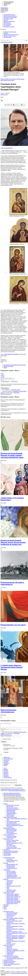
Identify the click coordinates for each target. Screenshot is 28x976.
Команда (6, 773)
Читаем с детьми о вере (9, 35)
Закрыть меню (4, 9)
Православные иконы (9, 828)
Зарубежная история (12, 868)
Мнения (6, 906)
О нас (5, 768)
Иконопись (9, 883)
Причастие (9, 947)
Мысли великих (11, 891)
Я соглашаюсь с (11, 389)
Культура (6, 879)
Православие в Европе (12, 899)
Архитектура (10, 880)
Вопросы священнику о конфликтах (16, 935)
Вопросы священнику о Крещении (15, 937)
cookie (17, 795)
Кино (8, 887)
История (6, 863)
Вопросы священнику (9, 21)
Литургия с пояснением (13, 957)
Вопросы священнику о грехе (14, 931)
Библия (5, 803)
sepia (6, 94)
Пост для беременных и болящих (15, 918)
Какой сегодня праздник (10, 31)
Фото (5, 907)
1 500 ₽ (2, 375)
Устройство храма (11, 837)
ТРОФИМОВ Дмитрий (10, 354)
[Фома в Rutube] (6, 764)
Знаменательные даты (12, 864)
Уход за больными (11, 872)
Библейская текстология (13, 809)
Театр (8, 888)
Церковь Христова (8, 960)
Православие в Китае (12, 903)
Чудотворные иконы (12, 833)
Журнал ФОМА (5, 79)
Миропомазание (11, 951)
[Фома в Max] (5, 765)
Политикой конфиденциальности (10, 393)
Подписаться (18, 785)
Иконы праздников (11, 830)
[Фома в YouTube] (6, 762)
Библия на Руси (11, 814)
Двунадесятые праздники (13, 821)
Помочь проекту (4, 388)
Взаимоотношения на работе (14, 877)
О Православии (11, 861)
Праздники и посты (9, 911)
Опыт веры (9, 859)
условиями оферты (15, 389)
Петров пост (10, 916)
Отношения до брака (12, 875)
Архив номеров (8, 777)
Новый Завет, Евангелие (13, 805)
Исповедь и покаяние (12, 949)
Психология (7, 869)
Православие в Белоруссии (13, 896)
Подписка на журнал (9, 26)
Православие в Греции (12, 898)
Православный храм (9, 834)
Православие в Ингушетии (13, 900)
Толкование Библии (12, 813)
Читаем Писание (11, 811)
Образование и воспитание (10, 852)
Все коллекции (7, 37)
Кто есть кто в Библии (12, 807)
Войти (10, 42)
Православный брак (12, 876)
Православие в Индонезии (13, 902)
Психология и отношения (10, 17)
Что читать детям (11, 845)
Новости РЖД (7, 855)
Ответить (6, 752)
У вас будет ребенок (12, 847)
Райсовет (6, 33)
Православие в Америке (13, 894)
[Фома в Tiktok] (6, 761)
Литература (9, 881)
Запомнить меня (6, 739)
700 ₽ (2, 373)
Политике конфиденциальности (19, 973)
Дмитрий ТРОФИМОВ (7, 148)
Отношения (7, 849)
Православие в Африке (12, 895)
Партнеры (6, 776)
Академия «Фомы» (8, 18)
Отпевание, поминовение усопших (16, 950)
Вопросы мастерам (8, 366)
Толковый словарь (11, 890)
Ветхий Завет (10, 806)
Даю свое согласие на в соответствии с (14, 393)
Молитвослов (7, 22)
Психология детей (11, 841)
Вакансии (6, 774)
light (2, 94)
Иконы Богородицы (9, 80)
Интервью (6, 904)
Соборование (10, 953)
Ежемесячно (14, 381)
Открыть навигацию (8, 2)
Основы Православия (9, 14)
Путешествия (7, 853)
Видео (5, 908)
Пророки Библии (11, 810)
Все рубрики (7, 25)
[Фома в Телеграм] (6, 760)
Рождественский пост (12, 912)
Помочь (6, 7)
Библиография (10, 816)
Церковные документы (9, 961)
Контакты (6, 772)
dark (4, 94)
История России (11, 867)
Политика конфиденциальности (12, 793)
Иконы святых (10, 832)
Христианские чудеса (12, 860)
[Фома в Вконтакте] (7, 757)
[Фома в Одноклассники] (8, 758)
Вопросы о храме (11, 943)
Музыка (9, 884)
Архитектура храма (12, 836)
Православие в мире (9, 892)
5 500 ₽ (2, 376)
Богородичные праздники (13, 824)
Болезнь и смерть (11, 871)
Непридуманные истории (10, 16)
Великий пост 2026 (11, 914)
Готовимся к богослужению (11, 956)
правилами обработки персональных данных (12, 789)
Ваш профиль (7, 3)
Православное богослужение (11, 34)
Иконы (5, 367)
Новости (6, 20)
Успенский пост (11, 915)
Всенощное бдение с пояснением (15, 958)
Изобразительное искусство (14, 886)
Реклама (6, 770)
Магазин (6, 769)
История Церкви (11, 865)
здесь (9, 385)
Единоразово (5, 381)
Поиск (5, 5)
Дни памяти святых (12, 822)
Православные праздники (10, 817)
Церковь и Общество (9, 962)
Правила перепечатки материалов (12, 794)
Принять (3, 974)
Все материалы (7, 24)
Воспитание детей (8, 838)
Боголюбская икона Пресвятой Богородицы (15, 365)
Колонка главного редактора (11, 851)
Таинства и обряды (8, 945)
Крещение (9, 946)
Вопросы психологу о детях (14, 848)
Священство (10, 954)
